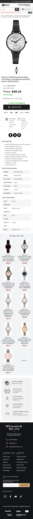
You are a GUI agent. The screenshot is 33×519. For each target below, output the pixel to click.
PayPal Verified (7, 467)
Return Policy (20, 465)
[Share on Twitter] (15, 137)
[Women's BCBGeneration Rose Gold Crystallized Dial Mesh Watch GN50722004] (25, 329)
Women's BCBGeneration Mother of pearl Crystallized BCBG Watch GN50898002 (24, 284)
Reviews (5, 462)
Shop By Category (22, 467)
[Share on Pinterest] (19, 137)
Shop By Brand (21, 470)
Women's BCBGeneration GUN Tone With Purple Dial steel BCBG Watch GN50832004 (8, 284)
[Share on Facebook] (10, 137)
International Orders (22, 462)
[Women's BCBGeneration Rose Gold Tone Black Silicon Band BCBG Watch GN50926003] (8, 246)
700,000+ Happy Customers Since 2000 (11, 12)
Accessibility (6, 470)
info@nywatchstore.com (15, 446)
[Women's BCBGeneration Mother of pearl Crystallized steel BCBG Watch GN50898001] (8, 301)
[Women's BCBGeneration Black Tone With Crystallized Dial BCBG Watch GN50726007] (16, 63)
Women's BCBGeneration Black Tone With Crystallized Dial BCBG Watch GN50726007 (24, 257)
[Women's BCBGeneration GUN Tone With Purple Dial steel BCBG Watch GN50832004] (8, 273)
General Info (6, 456)
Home (2, 15)
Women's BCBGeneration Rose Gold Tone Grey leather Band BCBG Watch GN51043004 (8, 367)
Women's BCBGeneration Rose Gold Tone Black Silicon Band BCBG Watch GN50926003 (8, 257)
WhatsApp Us (13, 443)
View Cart (27, 9)
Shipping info (20, 459)
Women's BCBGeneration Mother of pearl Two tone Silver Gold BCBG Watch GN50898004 (8, 340)
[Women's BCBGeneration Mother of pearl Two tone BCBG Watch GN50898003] (25, 301)
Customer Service (21, 456)
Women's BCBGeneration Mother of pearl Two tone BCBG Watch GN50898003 (25, 312)
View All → (25, 360)
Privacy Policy (7, 465)
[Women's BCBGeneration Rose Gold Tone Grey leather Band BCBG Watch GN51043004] (8, 356)
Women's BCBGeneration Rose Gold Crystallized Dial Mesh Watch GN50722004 (24, 340)
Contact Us (6, 459)
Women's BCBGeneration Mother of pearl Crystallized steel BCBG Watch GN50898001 (8, 312)
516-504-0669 (13, 439)
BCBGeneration (9, 15)
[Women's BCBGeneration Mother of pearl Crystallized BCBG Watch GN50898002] (25, 273)
